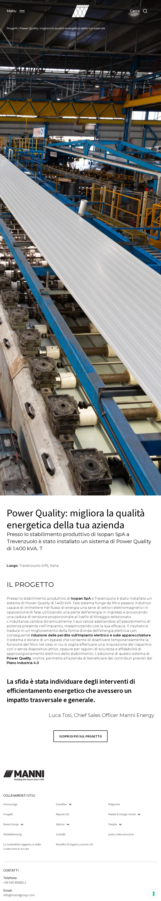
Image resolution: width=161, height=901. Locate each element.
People (112, 824)
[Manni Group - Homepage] (80, 11)
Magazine (114, 804)
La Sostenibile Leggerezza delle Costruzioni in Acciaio (22, 846)
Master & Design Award (122, 814)
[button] (16, 11)
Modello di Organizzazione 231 (74, 844)
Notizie (60, 824)
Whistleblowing (12, 834)
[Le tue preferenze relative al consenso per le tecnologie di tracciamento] (154, 894)
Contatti (60, 834)
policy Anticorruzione (121, 834)
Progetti (12, 28)
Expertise (61, 804)
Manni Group (11, 824)
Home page (10, 804)
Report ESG (62, 814)
